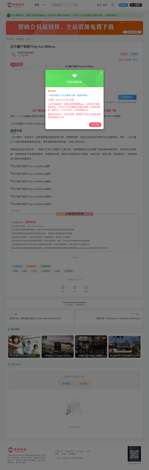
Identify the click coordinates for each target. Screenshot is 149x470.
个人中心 (95, 124)
